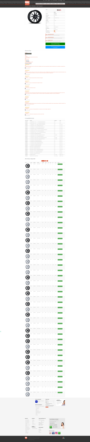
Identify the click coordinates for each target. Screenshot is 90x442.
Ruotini (57, 3)
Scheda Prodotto (60, 169)
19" (47, 160)
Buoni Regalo (61, 3)
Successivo (30, 63)
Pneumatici (43, 3)
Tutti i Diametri (43, 160)
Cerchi (47, 3)
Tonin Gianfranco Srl (33, 437)
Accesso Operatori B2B (34, 428)
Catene (50, 3)
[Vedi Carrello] (64, 3)
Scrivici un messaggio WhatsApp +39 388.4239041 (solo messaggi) (55, 44)
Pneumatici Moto (27, 426)
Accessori (53, 3)
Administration (32, 439)
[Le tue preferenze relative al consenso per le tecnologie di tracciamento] (0, 331)
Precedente (26, 63)
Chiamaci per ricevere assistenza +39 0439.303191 (55, 47)
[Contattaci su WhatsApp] (89, 319)
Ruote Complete (38, 3)
